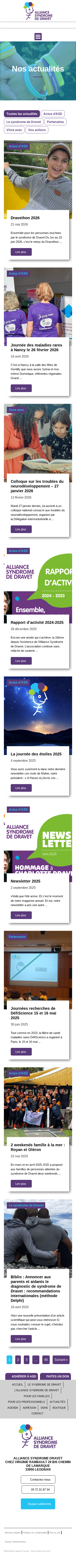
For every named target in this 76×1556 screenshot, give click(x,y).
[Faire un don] (43, 25)
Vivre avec (16, 409)
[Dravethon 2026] (38, 179)
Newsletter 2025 (25, 881)
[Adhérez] (30, 25)
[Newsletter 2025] (38, 842)
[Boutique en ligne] (17, 25)
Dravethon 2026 (25, 218)
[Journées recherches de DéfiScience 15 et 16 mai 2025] (38, 970)
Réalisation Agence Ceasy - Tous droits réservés (27, 1551)
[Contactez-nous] (56, 25)
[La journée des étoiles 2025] (38, 715)
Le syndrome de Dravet (26, 1205)
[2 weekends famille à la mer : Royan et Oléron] (38, 1106)
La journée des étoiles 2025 (36, 754)
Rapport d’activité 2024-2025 (37, 622)
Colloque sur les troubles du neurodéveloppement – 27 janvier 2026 (37, 486)
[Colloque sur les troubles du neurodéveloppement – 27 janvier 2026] (38, 443)
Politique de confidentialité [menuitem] (35, 1532)
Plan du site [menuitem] (54, 1532)
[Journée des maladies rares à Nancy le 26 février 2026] (38, 306)
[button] (38, 36)
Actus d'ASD (18, 146)
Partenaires (17, 936)
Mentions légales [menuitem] (13, 1532)
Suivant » (61, 1359)
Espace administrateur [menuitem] (15, 1541)
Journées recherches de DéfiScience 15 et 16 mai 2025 (33, 1013)
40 (46, 1359)
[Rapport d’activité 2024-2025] (38, 584)
